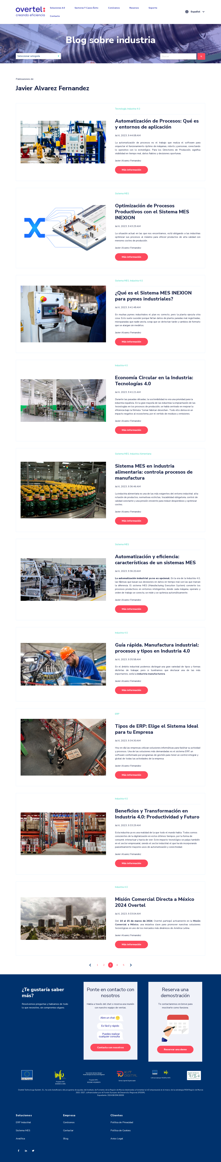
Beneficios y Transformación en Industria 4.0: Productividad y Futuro (157, 814)
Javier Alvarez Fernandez (128, 160)
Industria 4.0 (133, 108)
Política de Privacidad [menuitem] (121, 1122)
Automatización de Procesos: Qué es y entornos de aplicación (157, 124)
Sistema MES (122, 193)
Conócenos (114, 7)
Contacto (55, 16)
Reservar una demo (175, 1049)
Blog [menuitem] (65, 1138)
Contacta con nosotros (110, 1047)
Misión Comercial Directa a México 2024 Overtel (154, 902)
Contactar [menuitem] (68, 1130)
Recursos (134, 7)
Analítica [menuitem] (20, 1138)
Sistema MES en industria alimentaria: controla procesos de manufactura (154, 472)
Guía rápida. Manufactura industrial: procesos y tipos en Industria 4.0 (157, 648)
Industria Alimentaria (140, 453)
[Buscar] (201, 56)
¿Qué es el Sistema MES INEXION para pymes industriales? (153, 296)
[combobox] (178, 56)
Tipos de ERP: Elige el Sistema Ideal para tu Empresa (156, 729)
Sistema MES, (122, 280)
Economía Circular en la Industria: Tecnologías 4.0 (154, 380)
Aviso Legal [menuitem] (116, 1138)
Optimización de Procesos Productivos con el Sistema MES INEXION (152, 212)
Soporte (153, 7)
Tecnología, (121, 108)
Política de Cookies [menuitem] (120, 1130)
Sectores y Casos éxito (86, 7)
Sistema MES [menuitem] (23, 1130)
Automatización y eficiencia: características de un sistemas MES (155, 559)
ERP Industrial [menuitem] (23, 1122)
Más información (131, 169)
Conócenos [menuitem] (69, 1122)
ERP (117, 714)
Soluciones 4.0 (57, 7)
